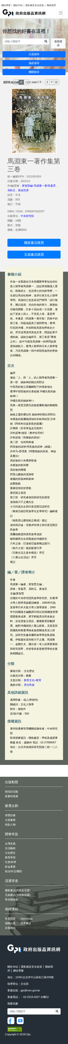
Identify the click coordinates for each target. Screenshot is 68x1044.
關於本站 (18, 5)
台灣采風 (10, 843)
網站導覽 (6, 5)
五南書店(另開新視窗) (17, 895)
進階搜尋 (58, 43)
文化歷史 (10, 852)
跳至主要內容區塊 (9, 1)
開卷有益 (11, 834)
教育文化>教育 (32, 680)
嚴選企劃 (11, 806)
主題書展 (10, 820)
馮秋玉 (11, 190)
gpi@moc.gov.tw (30, 990)
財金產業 (10, 866)
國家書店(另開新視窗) (17, 890)
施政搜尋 (34, 63)
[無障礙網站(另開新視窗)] (14, 1029)
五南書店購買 (34, 254)
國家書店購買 (34, 243)
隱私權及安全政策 (34, 5)
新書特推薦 (11, 796)
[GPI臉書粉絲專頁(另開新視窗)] (11, 1020)
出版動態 (11, 782)
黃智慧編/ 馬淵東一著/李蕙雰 (39, 185)
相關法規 (10, 923)
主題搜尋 (34, 54)
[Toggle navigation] (60, 13)
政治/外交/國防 (13, 871)
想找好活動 (11, 791)
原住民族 (29, 684)
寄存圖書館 (11, 899)
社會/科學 (10, 862)
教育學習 (10, 857)
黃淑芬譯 (23, 190)
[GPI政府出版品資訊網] (24, 12)
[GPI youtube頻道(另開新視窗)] (21, 1020)
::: (8, 942)
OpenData (26, 918)
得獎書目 (25, 923)
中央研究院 (27, 216)
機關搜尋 (34, 72)
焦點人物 (10, 824)
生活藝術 (10, 848)
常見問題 (10, 918)
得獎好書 (10, 815)
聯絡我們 (51, 5)
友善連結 (10, 928)
